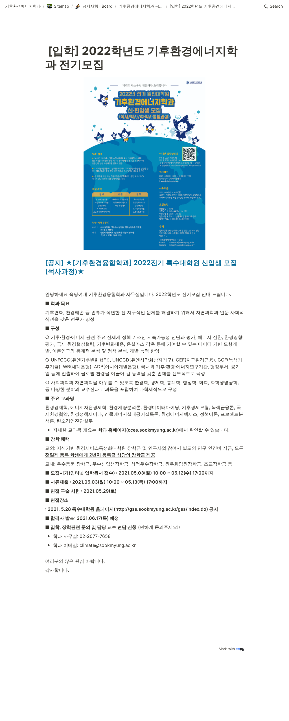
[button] (22, 6)
